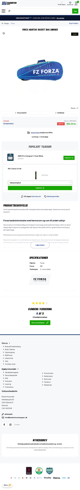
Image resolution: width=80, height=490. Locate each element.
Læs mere (40, 245)
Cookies (17, 424)
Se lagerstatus (8, 123)
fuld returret (36, 196)
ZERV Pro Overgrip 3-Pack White (30, 156)
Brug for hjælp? (73, 23)
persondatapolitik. (40, 450)
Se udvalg (60, 18)
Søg (75, 11)
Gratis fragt (35, 133)
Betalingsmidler (53, 196)
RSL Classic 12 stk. (15, 169)
